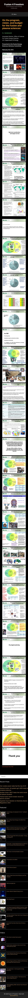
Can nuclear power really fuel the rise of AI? (13, 786)
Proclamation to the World (12, 859)
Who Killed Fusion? (10, 899)
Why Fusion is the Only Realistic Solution (15, 851)
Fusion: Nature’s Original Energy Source (15, 891)
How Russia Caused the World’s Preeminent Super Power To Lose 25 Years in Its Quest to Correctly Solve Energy (17, 908)
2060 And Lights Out (11, 883)
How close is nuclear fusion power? (14, 937)
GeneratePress (14, 995)
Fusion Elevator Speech (11, 867)
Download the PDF (7, 766)
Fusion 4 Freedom (14, 4)
